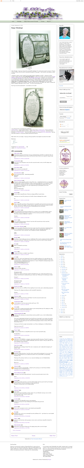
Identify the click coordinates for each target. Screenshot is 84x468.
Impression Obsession (69, 349)
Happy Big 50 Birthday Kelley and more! (68, 222)
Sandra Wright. (17, 210)
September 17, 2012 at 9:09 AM (21, 217)
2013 (62, 264)
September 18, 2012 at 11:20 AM (21, 311)
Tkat (15, 411)
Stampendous (70, 368)
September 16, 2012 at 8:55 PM (21, 158)
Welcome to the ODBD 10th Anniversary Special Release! (68, 217)
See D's (66, 366)
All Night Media (61, 338)
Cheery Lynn (65, 340)
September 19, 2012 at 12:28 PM (22, 349)
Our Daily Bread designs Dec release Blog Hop (65, 243)
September (64, 272)
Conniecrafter (17, 160)
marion (15, 251)
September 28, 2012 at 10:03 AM (22, 416)
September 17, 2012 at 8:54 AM (21, 207)
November (64, 269)
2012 (62, 266)
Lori (15, 256)
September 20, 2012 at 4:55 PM (22, 377)
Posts (62, 124)
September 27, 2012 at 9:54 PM (21, 409)
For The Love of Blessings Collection (64, 279)
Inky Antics (66, 350)
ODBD (60, 360)
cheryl (15, 306)
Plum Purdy (68, 363)
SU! (68, 365)
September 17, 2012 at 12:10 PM (21, 249)
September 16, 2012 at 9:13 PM (21, 165)
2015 (62, 261)
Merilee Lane (17, 286)
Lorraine (16, 398)
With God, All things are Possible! (65, 290)
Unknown (16, 337)
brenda (15, 192)
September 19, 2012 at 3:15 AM (21, 342)
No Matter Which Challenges (38, 130)
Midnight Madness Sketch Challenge (66, 355)
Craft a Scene (14, 129)
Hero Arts (68, 348)
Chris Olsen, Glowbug (19, 226)
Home (13, 21)
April (63, 302)
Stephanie (16, 296)
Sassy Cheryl (61, 366)
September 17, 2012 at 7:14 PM (21, 299)
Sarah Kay (71, 365)
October (63, 271)
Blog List (49, 21)
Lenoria (15, 406)
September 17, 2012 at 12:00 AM (22, 178)
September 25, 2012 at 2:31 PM (21, 404)
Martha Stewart (61, 354)
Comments (63, 126)
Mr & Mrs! (63, 286)
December (64, 267)
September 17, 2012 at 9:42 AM (21, 224)
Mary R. (16, 330)
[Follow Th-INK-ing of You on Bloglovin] (64, 110)
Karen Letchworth (18, 180)
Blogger (49, 459)
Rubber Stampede (62, 365)
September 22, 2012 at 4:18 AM (21, 387)
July (63, 297)
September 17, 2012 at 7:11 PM (21, 293)
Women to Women (65, 375)
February (64, 305)
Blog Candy (63, 339)
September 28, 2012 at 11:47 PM (21, 427)
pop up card (65, 376)
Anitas (66, 338)
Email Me (61, 85)
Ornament (64, 360)
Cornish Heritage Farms (67, 341)
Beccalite (16, 351)
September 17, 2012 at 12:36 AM (22, 190)
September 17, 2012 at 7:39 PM (21, 304)
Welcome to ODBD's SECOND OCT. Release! (68, 234)
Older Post (52, 435)
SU (66, 365)
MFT (69, 353)
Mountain (20, 77)
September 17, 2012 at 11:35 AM (21, 241)
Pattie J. (16, 418)
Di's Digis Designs (20, 132)
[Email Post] (27, 146)
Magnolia (71, 353)
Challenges (19, 21)
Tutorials (42, 21)
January (63, 307)
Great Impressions (62, 347)
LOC (63, 352)
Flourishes (61, 344)
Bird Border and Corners (34, 77)
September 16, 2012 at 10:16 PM (21, 170)
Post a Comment (16, 430)
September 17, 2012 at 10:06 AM (22, 235)
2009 (62, 312)
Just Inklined (65, 351)
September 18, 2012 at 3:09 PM (21, 335)
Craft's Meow (64, 342)
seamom (16, 266)
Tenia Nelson (17, 167)
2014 (62, 262)
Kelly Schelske (17, 424)
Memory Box (66, 354)
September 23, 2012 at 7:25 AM (22, 396)
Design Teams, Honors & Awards (31, 21)
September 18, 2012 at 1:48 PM (21, 327)
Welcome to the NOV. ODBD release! (68, 246)
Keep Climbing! (64, 281)
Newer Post (14, 435)
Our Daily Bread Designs (20, 147)
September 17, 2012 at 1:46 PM (21, 254)
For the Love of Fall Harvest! (65, 284)
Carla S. (16, 219)
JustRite (68, 351)
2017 (62, 257)
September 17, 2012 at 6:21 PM (21, 264)
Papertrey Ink (71, 362)
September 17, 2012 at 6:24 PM (21, 269)
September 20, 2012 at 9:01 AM (22, 370)
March (63, 303)
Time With (71, 371)
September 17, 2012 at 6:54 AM (21, 200)
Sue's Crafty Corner (18, 372)
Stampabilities (64, 368)
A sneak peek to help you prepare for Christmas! (65, 275)
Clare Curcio (17, 345)
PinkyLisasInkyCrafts (18, 313)
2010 (62, 311)
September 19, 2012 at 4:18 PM (21, 363)
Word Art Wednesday (46, 132)
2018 (62, 256)
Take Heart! (63, 287)
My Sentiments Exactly (68, 356)
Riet (15, 243)
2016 (62, 259)
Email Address (65, 97)
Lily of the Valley (65, 353)
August (63, 295)
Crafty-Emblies (41, 129)
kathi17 (15, 202)
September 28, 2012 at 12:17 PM (21, 422)
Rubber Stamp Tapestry (69, 364)
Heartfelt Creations (62, 348)
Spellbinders (62, 367)
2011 (62, 309)
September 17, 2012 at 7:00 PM (21, 283)
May (63, 300)
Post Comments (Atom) (36, 438)
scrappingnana (17, 301)
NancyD (16, 237)
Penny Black (62, 363)
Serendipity (71, 366)
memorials (61, 376)
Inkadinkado (61, 350)
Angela (15, 380)
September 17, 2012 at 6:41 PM (21, 278)
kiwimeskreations (18, 172)
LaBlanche (66, 352)
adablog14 (16, 390)
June (63, 298)
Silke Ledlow (17, 153)
